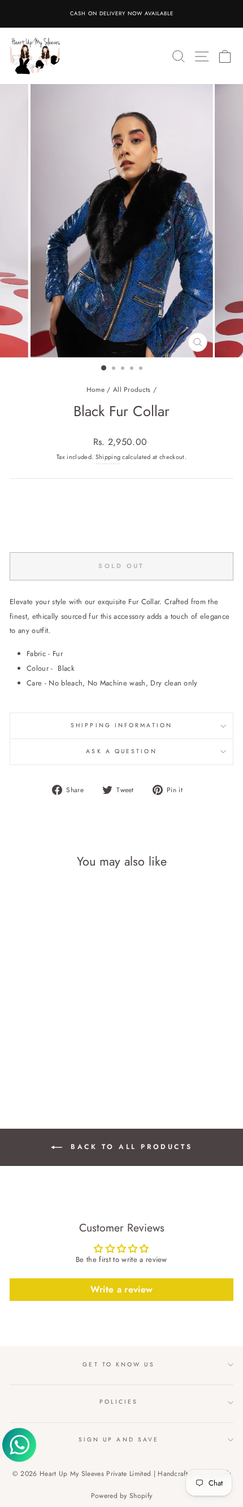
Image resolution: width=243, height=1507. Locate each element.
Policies (118, 1401)
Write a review (121, 1289)
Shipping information (121, 725)
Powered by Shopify (122, 1496)
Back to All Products (130, 1147)
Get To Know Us (118, 1364)
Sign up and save (119, 1439)
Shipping (108, 456)
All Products (132, 389)
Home (95, 389)
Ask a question (121, 751)
